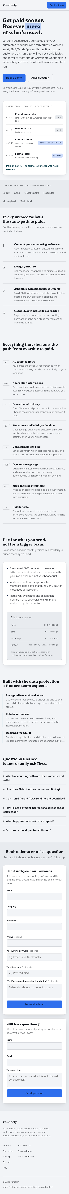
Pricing (6, 1156)
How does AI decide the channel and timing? (33, 789)
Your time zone (19, 967)
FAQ (5, 1167)
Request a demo (34, 1004)
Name (9, 890)
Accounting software (23, 950)
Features (8, 1151)
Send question (34, 1093)
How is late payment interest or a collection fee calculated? (34, 810)
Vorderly (10, 5)
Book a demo (57, 5)
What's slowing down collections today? (32, 981)
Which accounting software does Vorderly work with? (33, 778)
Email (9, 1056)
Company (11, 906)
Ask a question (40, 77)
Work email (12, 920)
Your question (14, 1070)
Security (7, 1162)
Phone (15, 936)
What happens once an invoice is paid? (30, 821)
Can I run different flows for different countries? (35, 798)
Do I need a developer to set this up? (28, 830)
